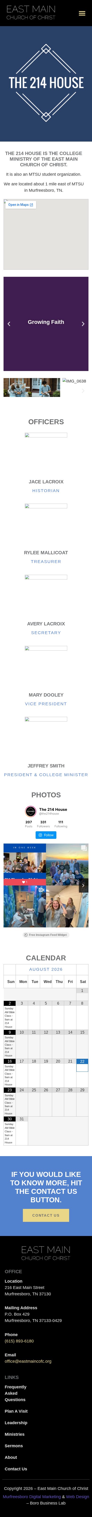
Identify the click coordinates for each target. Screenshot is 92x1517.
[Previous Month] (10, 970)
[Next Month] (82, 970)
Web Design (77, 1496)
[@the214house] (30, 811)
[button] (82, 13)
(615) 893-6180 (19, 1341)
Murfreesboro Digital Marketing (32, 1496)
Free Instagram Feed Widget (48, 935)
